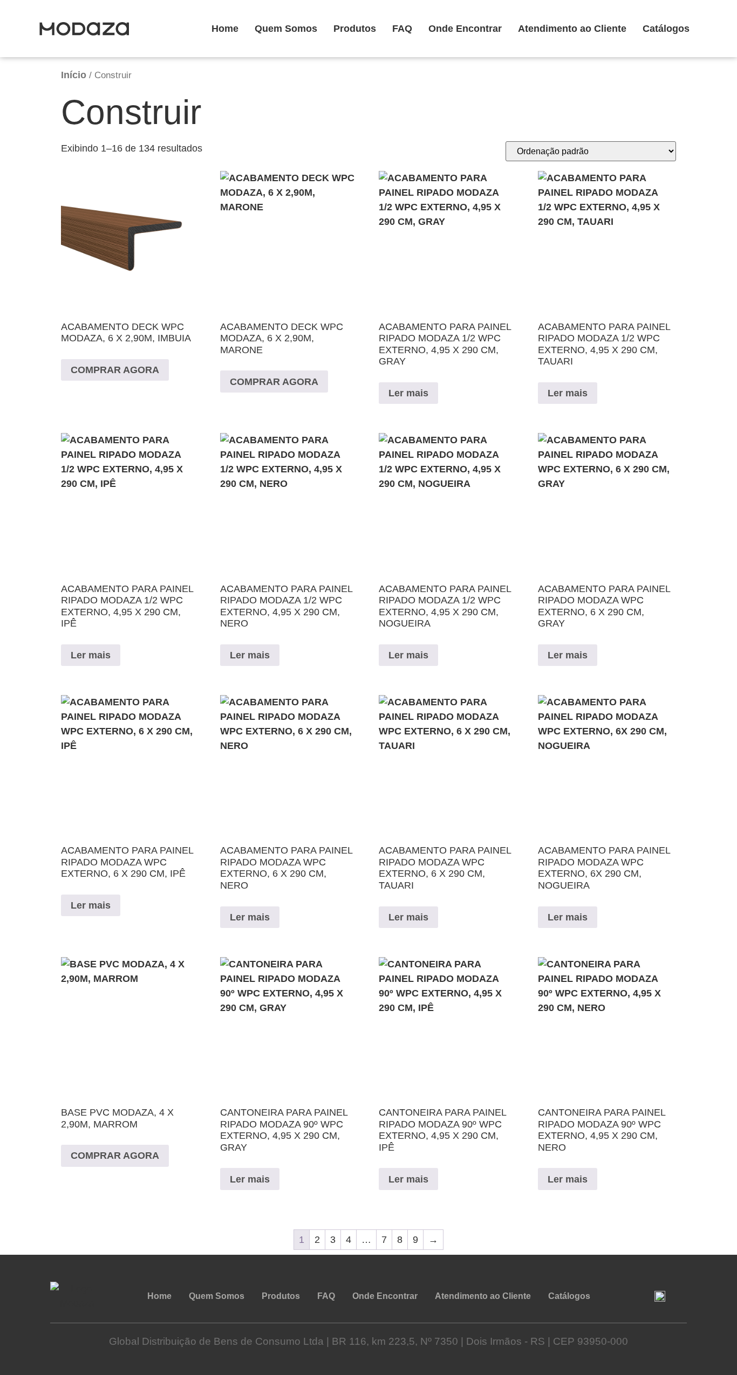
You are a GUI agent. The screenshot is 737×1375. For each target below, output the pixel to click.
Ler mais (408, 393)
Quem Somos (286, 28)
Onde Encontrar (465, 28)
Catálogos (666, 28)
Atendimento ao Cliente (572, 28)
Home (224, 28)
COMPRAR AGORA (115, 370)
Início (73, 75)
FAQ (402, 28)
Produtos (354, 28)
